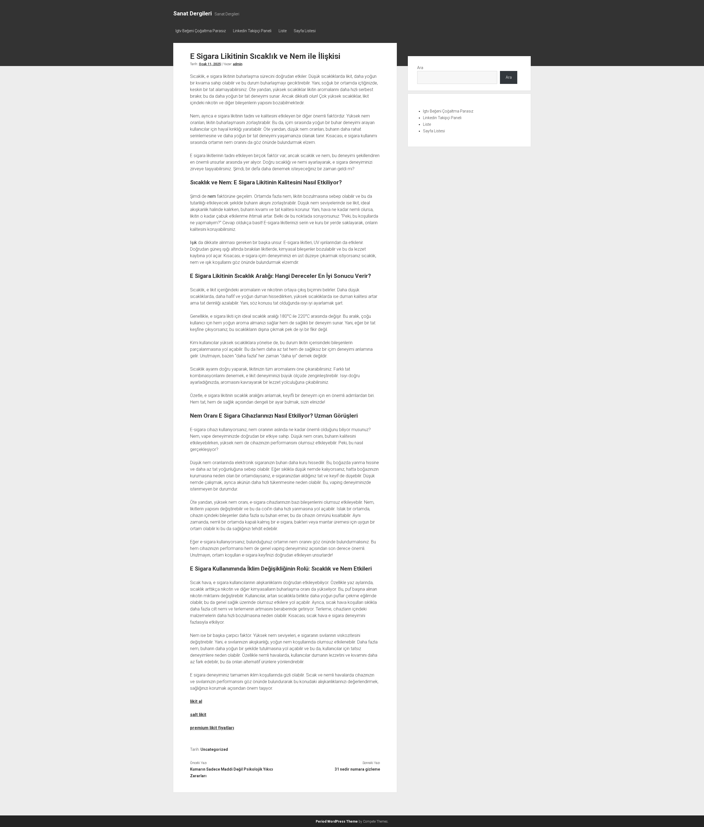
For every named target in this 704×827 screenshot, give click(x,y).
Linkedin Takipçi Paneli (252, 31)
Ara (420, 67)
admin (237, 64)
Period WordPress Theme (337, 821)
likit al (196, 701)
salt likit (198, 714)
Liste (283, 31)
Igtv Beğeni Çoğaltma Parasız (200, 31)
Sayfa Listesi (305, 31)
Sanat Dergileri (192, 13)
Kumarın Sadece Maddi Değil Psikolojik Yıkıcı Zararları (231, 772)
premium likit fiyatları (212, 727)
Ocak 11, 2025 (210, 64)
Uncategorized (214, 749)
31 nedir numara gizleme (357, 769)
